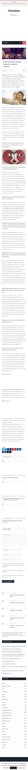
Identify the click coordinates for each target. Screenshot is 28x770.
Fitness (3, 702)
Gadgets (4, 705)
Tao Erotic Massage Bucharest (11, 633)
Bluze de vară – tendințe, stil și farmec (11, 658)
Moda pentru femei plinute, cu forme (17, 618)
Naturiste (4, 734)
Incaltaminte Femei (6, 718)
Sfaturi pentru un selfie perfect (10, 477)
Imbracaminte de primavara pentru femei (11, 649)
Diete (3, 694)
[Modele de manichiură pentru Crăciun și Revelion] (14, 511)
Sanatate (4, 745)
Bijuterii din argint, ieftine (16, 610)
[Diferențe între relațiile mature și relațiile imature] (14, 54)
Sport (3, 747)
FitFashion (14, 10)
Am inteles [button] (13, 768)
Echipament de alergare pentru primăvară (12, 651)
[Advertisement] (14, 29)
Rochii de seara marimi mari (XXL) (17, 595)
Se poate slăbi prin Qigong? (8, 664)
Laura (4, 70)
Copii (3, 689)
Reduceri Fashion (6, 739)
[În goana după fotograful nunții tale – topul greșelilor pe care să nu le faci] (14, 489)
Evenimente (5, 699)
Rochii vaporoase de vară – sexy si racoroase (12, 670)
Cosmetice (4, 691)
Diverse (4, 697)
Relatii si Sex (5, 742)
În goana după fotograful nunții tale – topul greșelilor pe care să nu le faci (13, 499)
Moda (3, 731)
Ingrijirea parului (6, 721)
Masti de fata (5, 729)
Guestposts (5, 707)
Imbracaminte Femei (7, 713)
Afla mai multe (21, 768)
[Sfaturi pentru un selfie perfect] (14, 468)
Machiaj (4, 726)
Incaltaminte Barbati (6, 715)
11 (25, 593)
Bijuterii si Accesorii (6, 686)
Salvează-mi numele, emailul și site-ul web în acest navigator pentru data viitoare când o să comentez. (13, 565)
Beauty (3, 683)
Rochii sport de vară (6, 673)
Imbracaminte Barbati (7, 710)
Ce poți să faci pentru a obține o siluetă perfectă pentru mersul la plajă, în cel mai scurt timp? (14, 3)
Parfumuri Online (6, 737)
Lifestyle (24, 70)
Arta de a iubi (17, 441)
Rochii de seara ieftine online (17, 602)
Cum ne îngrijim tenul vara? (8, 661)
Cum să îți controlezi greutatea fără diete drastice (13, 646)
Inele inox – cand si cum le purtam (16, 626)
